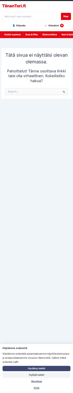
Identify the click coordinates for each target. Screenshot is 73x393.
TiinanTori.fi (14, 6)
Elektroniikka (49, 34)
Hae (65, 16)
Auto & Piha (31, 34)
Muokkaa (36, 381)
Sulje (37, 387)
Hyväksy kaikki (36, 368)
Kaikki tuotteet (12, 34)
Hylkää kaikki (36, 374)
